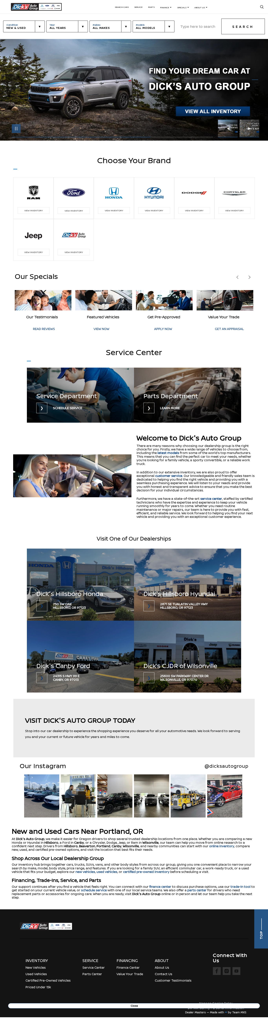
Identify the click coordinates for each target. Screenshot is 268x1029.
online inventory (221, 846)
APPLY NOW (102, 329)
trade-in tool (241, 886)
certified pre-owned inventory (146, 872)
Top (261, 934)
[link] (80, 395)
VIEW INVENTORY (33, 210)
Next (249, 128)
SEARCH (243, 26)
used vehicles (107, 872)
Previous (229, 128)
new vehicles (85, 872)
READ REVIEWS (226, 329)
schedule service (94, 890)
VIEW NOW (41, 329)
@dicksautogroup (226, 766)
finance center (160, 886)
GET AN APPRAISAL (168, 329)
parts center (197, 890)
